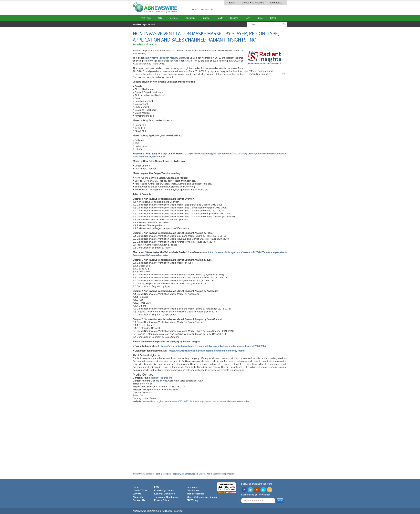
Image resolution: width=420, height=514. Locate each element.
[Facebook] (244, 490)
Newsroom (206, 9)
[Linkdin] (257, 490)
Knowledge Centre (164, 490)
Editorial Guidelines (164, 494)
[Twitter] (250, 490)
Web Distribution (195, 494)
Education (190, 18)
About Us (138, 497)
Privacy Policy (161, 500)
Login (232, 2)
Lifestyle (234, 18)
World (209, 474)
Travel (260, 18)
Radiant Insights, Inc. (162, 377)
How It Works (140, 490)
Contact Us (276, 2)
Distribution (193, 490)
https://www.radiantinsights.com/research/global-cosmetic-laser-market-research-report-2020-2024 (213, 346)
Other (273, 18)
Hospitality (176, 474)
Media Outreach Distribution (202, 497)
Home (193, 9)
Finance (206, 18)
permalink (229, 474)
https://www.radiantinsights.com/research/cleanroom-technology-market (207, 350)
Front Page (145, 18)
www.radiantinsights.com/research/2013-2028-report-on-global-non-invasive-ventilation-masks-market (195, 401)
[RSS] (269, 490)
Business (173, 18)
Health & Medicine (163, 474)
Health (220, 18)
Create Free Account (253, 2)
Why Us (137, 494)
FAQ (156, 487)
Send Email (146, 383)
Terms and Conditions (166, 497)
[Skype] (263, 490)
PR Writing (192, 500)
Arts (160, 18)
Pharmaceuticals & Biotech (194, 474)
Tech (247, 18)
